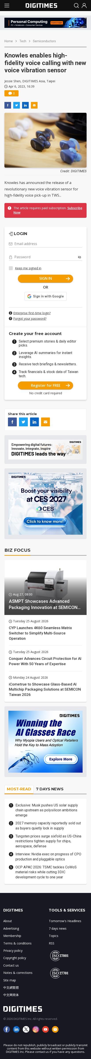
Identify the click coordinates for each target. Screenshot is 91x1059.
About (7, 921)
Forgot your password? (29, 318)
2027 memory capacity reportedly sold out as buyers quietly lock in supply (48, 825)
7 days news (57, 928)
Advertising (11, 928)
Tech (22, 41)
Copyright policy (14, 958)
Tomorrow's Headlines (65, 921)
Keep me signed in (28, 268)
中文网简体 (11, 995)
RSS (51, 943)
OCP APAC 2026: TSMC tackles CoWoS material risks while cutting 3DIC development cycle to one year (46, 872)
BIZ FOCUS (17, 550)
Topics (53, 936)
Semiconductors (44, 41)
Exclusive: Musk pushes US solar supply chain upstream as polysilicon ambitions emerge (46, 810)
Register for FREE (45, 385)
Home (8, 41)
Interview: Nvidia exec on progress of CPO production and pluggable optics (48, 856)
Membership (12, 936)
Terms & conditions (17, 943)
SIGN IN (45, 278)
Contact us (11, 965)
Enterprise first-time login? (32, 313)
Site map (9, 980)
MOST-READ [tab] (19, 789)
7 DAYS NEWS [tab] (49, 789)
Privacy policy (13, 950)
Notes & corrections (17, 973)
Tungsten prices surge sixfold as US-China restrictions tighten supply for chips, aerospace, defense (48, 841)
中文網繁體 (11, 987)
